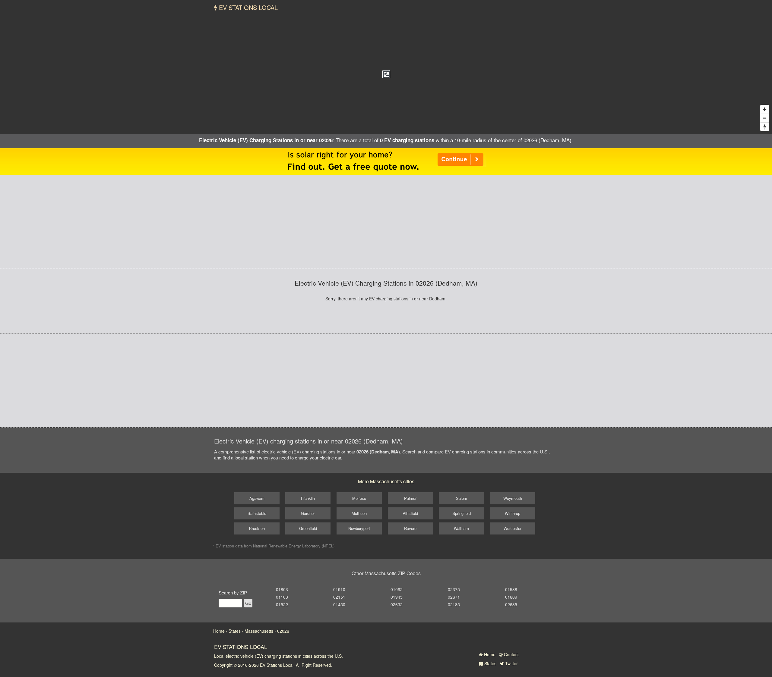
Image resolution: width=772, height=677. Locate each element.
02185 (454, 604)
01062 (397, 589)
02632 (397, 604)
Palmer (410, 498)
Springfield (461, 513)
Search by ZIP (233, 592)
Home (489, 654)
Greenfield (308, 528)
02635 (511, 604)
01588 (511, 589)
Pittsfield (410, 513)
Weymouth (512, 498)
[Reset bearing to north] (764, 126)
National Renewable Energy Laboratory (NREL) (293, 546)
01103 (282, 597)
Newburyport (359, 528)
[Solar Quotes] (386, 161)
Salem (461, 498)
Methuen (359, 513)
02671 (454, 597)
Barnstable (257, 513)
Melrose (359, 498)
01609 (511, 597)
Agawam (256, 498)
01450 (339, 604)
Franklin (308, 498)
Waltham (461, 528)
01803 (282, 589)
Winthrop (512, 513)
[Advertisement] (386, 222)
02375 (454, 589)
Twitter (511, 663)
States (489, 663)
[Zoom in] (764, 109)
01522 (282, 604)
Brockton (257, 528)
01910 (339, 589)
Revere (410, 528)
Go (248, 603)
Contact (511, 654)
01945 (397, 597)
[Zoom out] (764, 118)
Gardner (308, 513)
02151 (339, 597)
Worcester (512, 528)
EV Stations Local (247, 7)
